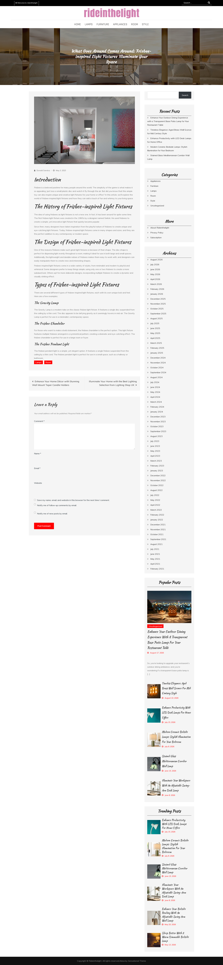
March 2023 (156, 460)
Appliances (120, 24)
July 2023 (154, 441)
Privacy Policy (156, 232)
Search (185, 95)
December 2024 (158, 357)
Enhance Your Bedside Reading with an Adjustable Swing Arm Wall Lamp (174, 914)
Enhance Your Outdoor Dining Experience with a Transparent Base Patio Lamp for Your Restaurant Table (168, 121)
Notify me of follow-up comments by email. (57, 505)
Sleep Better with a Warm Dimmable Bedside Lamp (175, 937)
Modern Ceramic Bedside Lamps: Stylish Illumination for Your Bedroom (176, 737)
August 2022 (156, 490)
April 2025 (155, 338)
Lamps (89, 24)
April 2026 (155, 279)
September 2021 (158, 539)
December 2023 (158, 416)
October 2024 (157, 367)
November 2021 (158, 529)
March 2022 (156, 510)
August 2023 (156, 436)
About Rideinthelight (159, 227)
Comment (39, 421)
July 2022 (154, 495)
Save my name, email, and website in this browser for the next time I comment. (73, 500)
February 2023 (157, 465)
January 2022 (156, 519)
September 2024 (158, 372)
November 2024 (158, 362)
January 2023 (156, 470)
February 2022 (157, 514)
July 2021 (154, 549)
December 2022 (158, 475)
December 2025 (158, 299)
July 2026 (154, 264)
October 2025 (157, 308)
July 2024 (154, 382)
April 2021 (155, 563)
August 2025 (156, 318)
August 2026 (156, 259)
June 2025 (155, 328)
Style (145, 24)
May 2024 (155, 392)
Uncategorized (157, 205)
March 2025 (156, 343)
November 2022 (158, 480)
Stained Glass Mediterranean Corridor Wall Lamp (174, 761)
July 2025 (154, 323)
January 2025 (156, 352)
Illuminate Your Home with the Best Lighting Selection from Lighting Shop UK (113, 383)
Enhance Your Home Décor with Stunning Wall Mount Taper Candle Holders (55, 383)
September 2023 (158, 431)
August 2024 (156, 377)
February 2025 (157, 348)
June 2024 (155, 387)
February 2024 (157, 406)
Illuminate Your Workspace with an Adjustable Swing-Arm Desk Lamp (176, 785)
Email (37, 468)
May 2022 (155, 500)
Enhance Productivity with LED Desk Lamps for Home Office (176, 712)
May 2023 (155, 451)
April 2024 (155, 397)
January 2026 (156, 294)
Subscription (156, 237)
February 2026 (157, 289)
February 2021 (157, 568)
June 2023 (155, 446)
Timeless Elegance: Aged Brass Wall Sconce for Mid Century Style (176, 688)
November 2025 (158, 303)
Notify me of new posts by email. (52, 513)
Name (37, 453)
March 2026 (156, 284)
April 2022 (155, 505)
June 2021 (155, 554)
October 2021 (157, 534)
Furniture (103, 24)
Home (77, 24)
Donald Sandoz (43, 170)
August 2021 (156, 544)
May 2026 (155, 274)
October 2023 (157, 426)
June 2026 (155, 269)
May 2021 (155, 559)
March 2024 (156, 402)
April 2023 (155, 456)
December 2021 (158, 524)
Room (134, 24)
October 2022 (157, 485)
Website (38, 483)
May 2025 (155, 333)
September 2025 (158, 313)
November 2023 (158, 421)
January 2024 (156, 411)
